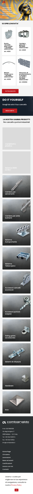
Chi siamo (6, 455)
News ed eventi (7, 460)
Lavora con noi (7, 466)
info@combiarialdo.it (8, 442)
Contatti (5, 469)
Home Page (6, 452)
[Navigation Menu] (30, 2)
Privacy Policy (16, 485)
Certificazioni (7, 463)
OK (16, 490)
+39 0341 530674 (10, 437)
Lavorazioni (6, 457)
